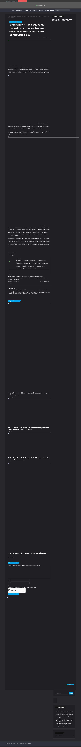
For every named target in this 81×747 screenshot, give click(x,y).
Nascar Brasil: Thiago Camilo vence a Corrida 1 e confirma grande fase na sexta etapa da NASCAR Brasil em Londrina (64, 720)
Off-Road (41, 10)
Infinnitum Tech (28, 743)
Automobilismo (19, 10)
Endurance (19, 21)
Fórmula (26, 10)
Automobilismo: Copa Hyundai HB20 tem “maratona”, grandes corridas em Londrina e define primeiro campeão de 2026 (64, 724)
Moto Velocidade (33, 10)
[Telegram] (2, 746)
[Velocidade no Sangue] (40, 5)
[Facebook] (0, 746)
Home (13, 10)
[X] (1, 746)
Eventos (52, 10)
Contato (47, 10)
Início (9, 16)
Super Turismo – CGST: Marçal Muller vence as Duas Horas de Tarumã (62, 19)
